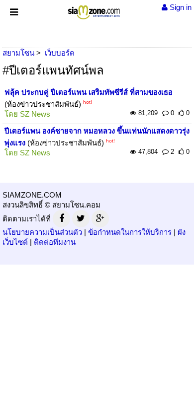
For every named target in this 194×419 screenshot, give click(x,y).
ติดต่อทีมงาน (55, 242)
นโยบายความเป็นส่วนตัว (42, 232)
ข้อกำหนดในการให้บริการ (130, 232)
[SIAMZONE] (94, 10)
